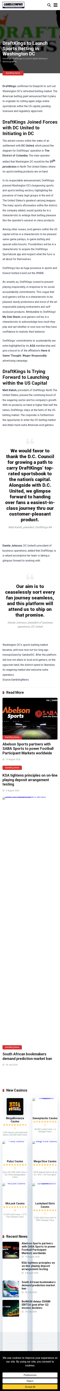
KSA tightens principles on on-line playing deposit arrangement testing (30, 779)
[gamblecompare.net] (13, 4)
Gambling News (13, 73)
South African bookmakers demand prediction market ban (27, 1056)
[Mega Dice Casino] (45, 1141)
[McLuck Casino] (15, 1183)
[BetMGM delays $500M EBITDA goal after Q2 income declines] (10, 1315)
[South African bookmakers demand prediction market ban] (30, 923)
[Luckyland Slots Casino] (45, 1183)
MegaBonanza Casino (15, 1120)
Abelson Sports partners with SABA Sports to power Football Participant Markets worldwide (28, 748)
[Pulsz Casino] (15, 1141)
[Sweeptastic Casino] (45, 1098)
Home (5, 58)
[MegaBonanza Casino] (15, 1114)
